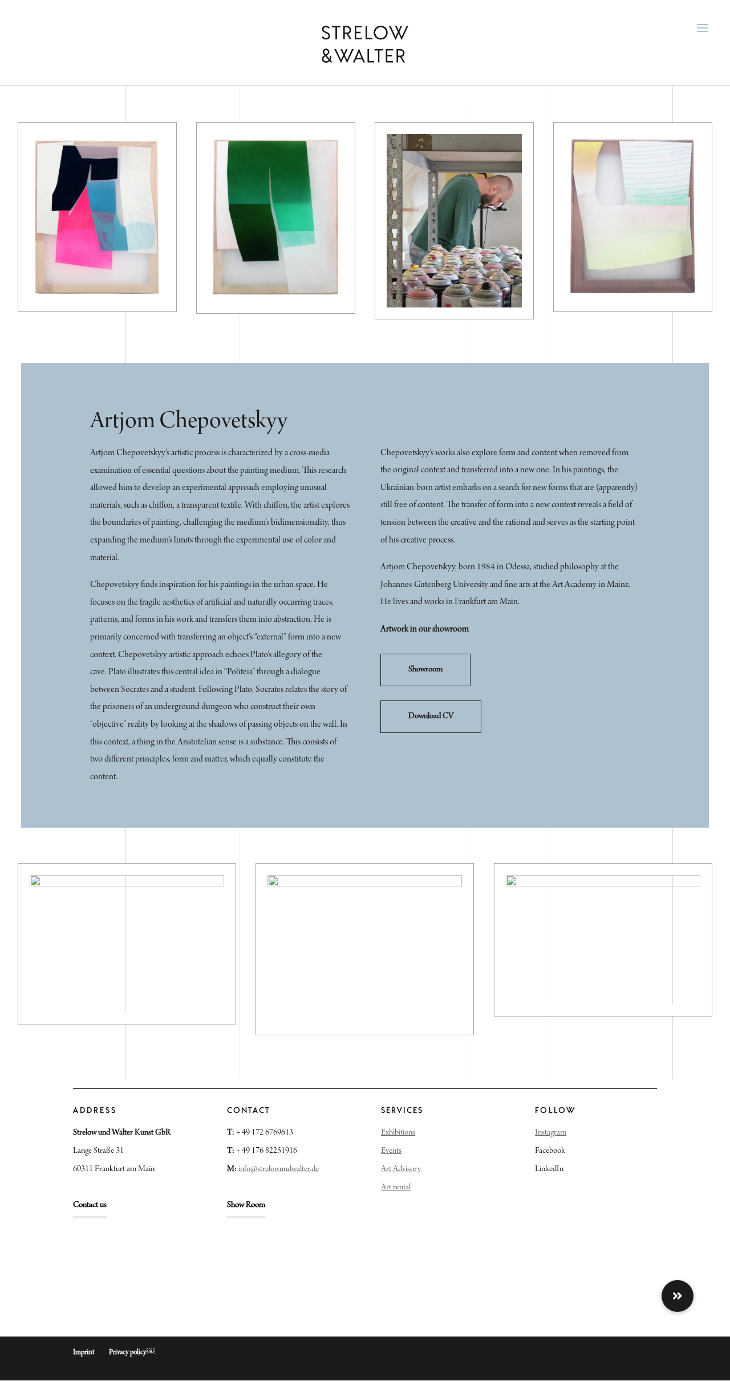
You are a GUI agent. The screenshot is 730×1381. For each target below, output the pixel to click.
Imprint (84, 1352)
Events (391, 1151)
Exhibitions (398, 1132)
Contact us (90, 1205)
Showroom (425, 669)
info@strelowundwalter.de (278, 1169)
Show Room (246, 1205)
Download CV (430, 716)
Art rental (396, 1187)
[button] (678, 1296)
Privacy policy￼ (132, 1352)
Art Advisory (401, 1169)
